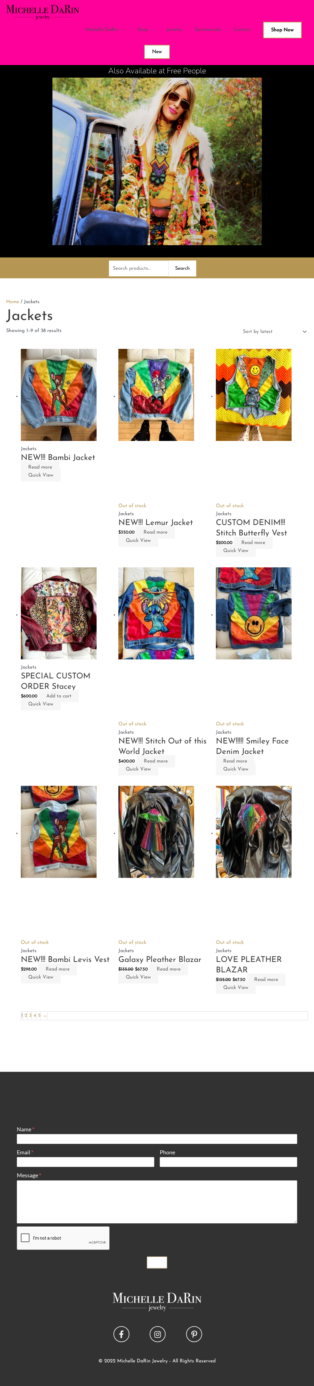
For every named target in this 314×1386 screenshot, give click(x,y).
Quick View (40, 475)
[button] (121, 1334)
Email (25, 1152)
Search (182, 268)
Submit (157, 1262)
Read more (40, 467)
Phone (167, 1152)
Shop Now (282, 30)
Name (25, 1128)
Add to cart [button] (58, 696)
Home (12, 301)
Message (29, 1175)
